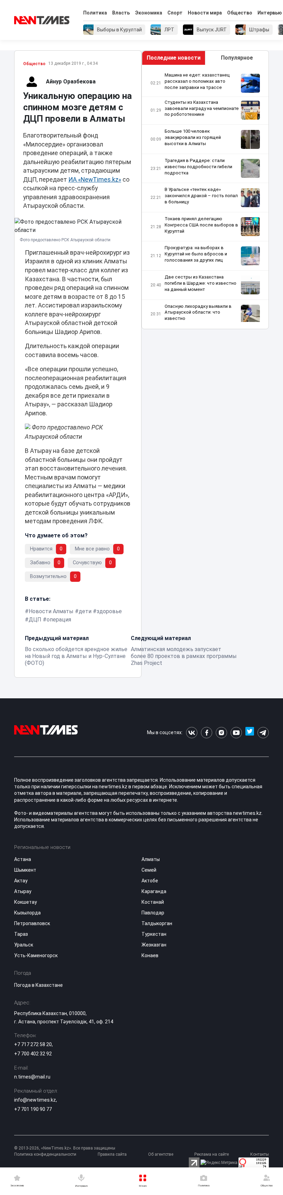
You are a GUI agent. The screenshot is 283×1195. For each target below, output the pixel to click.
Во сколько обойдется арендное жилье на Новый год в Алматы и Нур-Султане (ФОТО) (76, 656)
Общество (239, 13)
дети (85, 611)
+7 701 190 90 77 (33, 1109)
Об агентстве (160, 1154)
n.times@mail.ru (32, 1077)
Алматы (151, 859)
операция (59, 619)
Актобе (150, 880)
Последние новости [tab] (174, 57)
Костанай (153, 902)
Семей (149, 870)
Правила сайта (112, 1154)
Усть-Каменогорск (36, 955)
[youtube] (236, 732)
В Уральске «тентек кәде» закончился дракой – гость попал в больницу (201, 195)
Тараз (21, 934)
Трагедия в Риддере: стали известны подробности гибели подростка (198, 166)
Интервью (269, 13)
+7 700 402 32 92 (33, 1053)
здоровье (109, 611)
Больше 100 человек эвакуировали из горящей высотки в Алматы (193, 137)
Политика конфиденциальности (45, 1154)
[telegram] (263, 732)
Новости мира (205, 13)
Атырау (22, 891)
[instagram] (221, 732)
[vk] (191, 732)
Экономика (148, 13)
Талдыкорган (157, 923)
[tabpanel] (205, 197)
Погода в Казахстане (38, 985)
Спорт (175, 13)
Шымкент (25, 870)
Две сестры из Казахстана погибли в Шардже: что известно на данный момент (200, 283)
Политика (95, 13)
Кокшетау (25, 902)
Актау (21, 880)
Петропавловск (32, 923)
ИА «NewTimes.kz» (94, 179)
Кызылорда (27, 912)
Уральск (23, 945)
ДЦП (35, 619)
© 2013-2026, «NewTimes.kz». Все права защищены (64, 1148)
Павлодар (153, 912)
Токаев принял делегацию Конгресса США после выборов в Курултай (201, 225)
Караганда (154, 891)
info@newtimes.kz (35, 1100)
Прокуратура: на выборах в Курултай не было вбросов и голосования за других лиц (196, 254)
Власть (121, 13)
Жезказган (154, 945)
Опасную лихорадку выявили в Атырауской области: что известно (198, 312)
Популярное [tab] (237, 57)
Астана (22, 859)
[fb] (206, 732)
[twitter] (249, 732)
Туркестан (154, 934)
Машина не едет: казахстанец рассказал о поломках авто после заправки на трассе (197, 81)
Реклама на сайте (211, 1154)
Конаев (150, 955)
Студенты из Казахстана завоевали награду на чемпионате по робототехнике (202, 108)
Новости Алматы (51, 611)
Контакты (259, 1154)
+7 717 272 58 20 (33, 1044)
